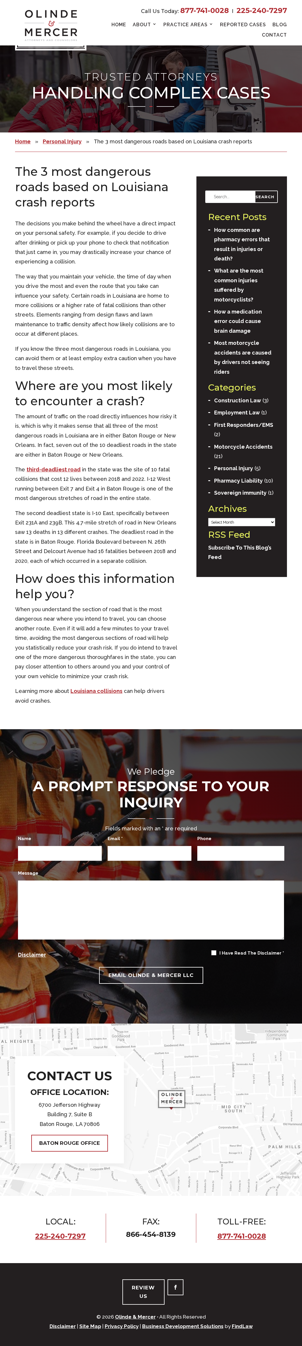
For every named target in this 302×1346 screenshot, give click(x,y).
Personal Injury (233, 468)
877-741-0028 (204, 10)
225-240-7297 (262, 10)
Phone (204, 838)
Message (28, 873)
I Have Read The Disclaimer (251, 953)
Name (24, 838)
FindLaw (242, 1326)
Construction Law (237, 400)
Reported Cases (243, 24)
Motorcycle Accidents (243, 447)
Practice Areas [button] (185, 24)
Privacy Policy (122, 1326)
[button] (294, 1338)
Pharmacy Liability (238, 481)
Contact (274, 35)
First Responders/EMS (243, 425)
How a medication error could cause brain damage (238, 321)
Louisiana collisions (96, 691)
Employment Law (237, 412)
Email (115, 838)
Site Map (90, 1326)
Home (118, 24)
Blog (280, 24)
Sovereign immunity (240, 493)
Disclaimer (32, 955)
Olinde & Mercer (135, 1317)
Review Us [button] (143, 1292)
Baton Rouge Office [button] (69, 1143)
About (142, 24)
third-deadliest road (54, 469)
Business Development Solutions (183, 1326)
